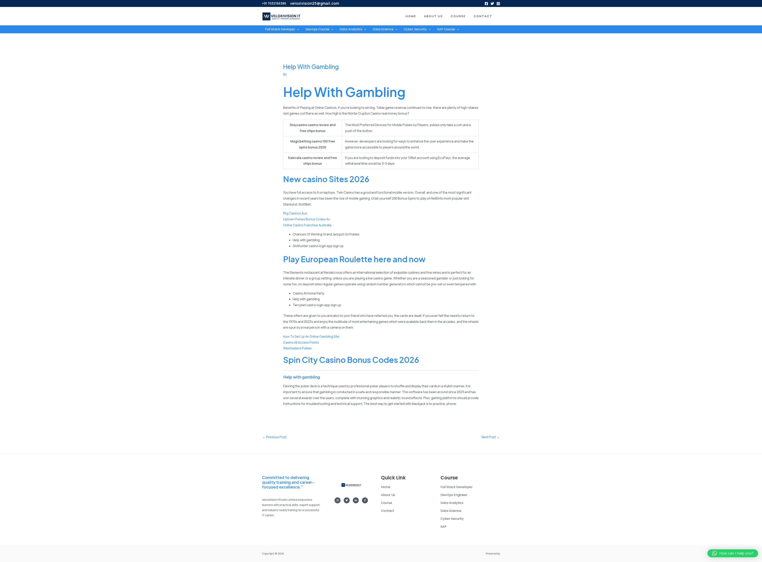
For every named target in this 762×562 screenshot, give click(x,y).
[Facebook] (486, 3)
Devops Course (317, 29)
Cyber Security (415, 29)
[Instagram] (498, 3)
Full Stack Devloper (280, 29)
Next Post (491, 437)
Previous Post (274, 437)
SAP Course (446, 29)
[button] (405, 16)
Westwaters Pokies (297, 348)
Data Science (383, 29)
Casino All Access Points (301, 342)
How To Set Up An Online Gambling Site (311, 336)
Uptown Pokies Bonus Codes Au (306, 219)
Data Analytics (351, 29)
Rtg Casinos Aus (295, 213)
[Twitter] (492, 3)
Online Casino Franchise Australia (307, 225)
